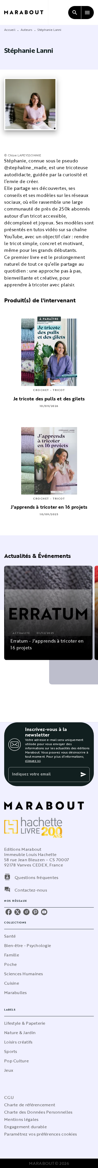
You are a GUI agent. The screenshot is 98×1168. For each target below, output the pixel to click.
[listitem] (8, 912)
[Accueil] (26, 12)
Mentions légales (21, 1119)
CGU (9, 1097)
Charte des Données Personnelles (38, 1112)
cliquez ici (33, 760)
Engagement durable (25, 1127)
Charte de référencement (29, 1105)
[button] (48, 613)
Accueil (9, 29)
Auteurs (26, 29)
